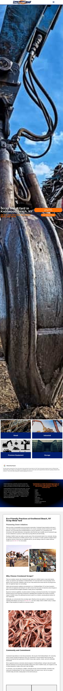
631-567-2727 (16, 540)
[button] (1, 468)
